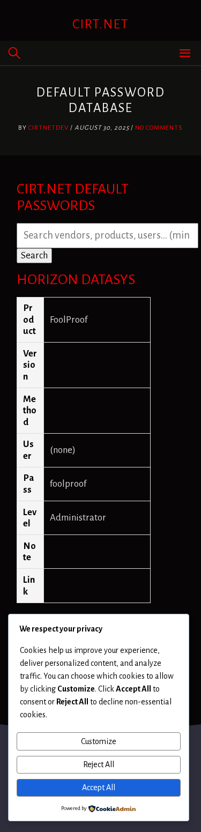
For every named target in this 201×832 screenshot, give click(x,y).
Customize (98, 741)
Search (34, 255)
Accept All (98, 787)
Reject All (98, 764)
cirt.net (100, 24)
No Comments (159, 127)
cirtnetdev (48, 127)
